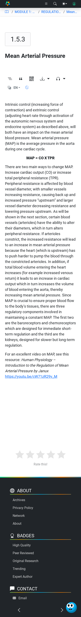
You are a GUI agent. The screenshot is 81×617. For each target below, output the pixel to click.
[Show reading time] (27, 87)
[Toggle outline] (10, 79)
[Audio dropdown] (60, 79)
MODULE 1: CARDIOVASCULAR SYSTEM (26, 12)
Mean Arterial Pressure (72, 12)
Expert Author (22, 577)
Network (19, 516)
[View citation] (21, 79)
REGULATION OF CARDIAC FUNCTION (51, 12)
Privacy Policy (23, 508)
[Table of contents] (6, 12)
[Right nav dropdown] (46, 4)
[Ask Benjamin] (71, 607)
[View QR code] (32, 79)
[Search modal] (55, 4)
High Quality (22, 545)
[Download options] (44, 79)
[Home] (7, 4)
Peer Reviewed (23, 553)
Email (22, 598)
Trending (19, 569)
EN (16, 88)
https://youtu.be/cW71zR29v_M (31, 376)
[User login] (74, 4)
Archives (19, 500)
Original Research (25, 561)
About (17, 523)
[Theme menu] (64, 4)
